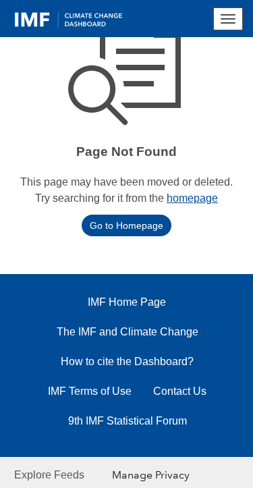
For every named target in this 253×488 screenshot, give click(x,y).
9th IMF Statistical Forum (127, 421)
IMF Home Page (127, 302)
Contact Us (179, 391)
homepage (192, 198)
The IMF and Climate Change (127, 331)
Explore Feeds (49, 475)
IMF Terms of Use (90, 391)
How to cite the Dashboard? (127, 361)
